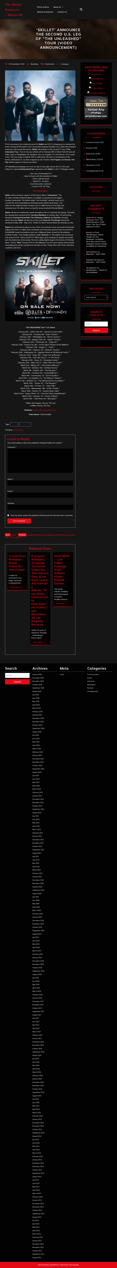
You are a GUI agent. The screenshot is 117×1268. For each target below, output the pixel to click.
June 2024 (36, 738)
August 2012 (36, 1217)
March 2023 (36, 789)
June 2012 (36, 1224)
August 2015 (36, 1096)
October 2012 (37, 1210)
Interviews (90, 154)
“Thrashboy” (58, 12)
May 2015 (35, 1106)
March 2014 (36, 1153)
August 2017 (36, 1015)
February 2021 (37, 873)
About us (57, 7)
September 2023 (38, 769)
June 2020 (36, 900)
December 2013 (38, 1163)
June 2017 (36, 1022)
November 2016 (38, 1045)
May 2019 (35, 944)
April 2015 (36, 1109)
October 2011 (37, 1251)
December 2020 (38, 880)
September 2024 (38, 728)
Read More (15, 587)
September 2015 (38, 1092)
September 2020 (38, 890)
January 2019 (37, 957)
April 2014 (36, 1150)
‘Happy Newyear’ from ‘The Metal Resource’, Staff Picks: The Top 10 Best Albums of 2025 (96, 222)
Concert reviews (93, 142)
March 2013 (36, 1193)
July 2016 (35, 1059)
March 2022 (36, 829)
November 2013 (38, 1166)
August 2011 (36, 1257)
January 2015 (37, 1119)
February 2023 (37, 792)
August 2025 (36, 691)
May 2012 (35, 1227)
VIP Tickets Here (40, 191)
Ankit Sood (57, 17)
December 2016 (38, 1042)
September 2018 (38, 971)
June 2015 (36, 1102)
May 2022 (35, 823)
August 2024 (36, 732)
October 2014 (37, 1129)
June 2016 (36, 1062)
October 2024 (37, 725)
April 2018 (36, 988)
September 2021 (38, 850)
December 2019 (38, 920)
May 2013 (35, 1187)
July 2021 (35, 856)
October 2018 (37, 968)
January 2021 (37, 877)
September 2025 (38, 688)
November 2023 (38, 762)
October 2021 (37, 846)
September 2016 (38, 1052)
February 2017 (37, 1035)
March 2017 (36, 1032)
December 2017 (38, 1001)
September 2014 (38, 1133)
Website (36, 410)
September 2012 (38, 1214)
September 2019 (38, 930)
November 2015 (38, 1085)
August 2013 (36, 1177)
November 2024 (38, 722)
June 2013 (36, 1183)
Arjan (55, 22)
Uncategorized (92, 171)
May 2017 (35, 1025)
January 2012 (37, 1240)
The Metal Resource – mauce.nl (14, 10)
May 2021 (35, 863)
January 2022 (37, 836)
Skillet (14, 424)
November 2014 (38, 1126)
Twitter (53, 410)
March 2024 (36, 748)
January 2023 (37, 796)
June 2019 (36, 941)
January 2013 (37, 1200)
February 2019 (37, 954)
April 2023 (36, 786)
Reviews (89, 165)
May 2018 (35, 984)
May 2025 (35, 701)
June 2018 (36, 981)
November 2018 (38, 964)
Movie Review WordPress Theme (51, 1265)
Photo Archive (43, 7)
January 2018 (37, 998)
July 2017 (35, 1018)
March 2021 (36, 870)
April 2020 (36, 907)
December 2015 (38, 1082)
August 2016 (36, 1055)
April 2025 (36, 705)
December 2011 (38, 1244)
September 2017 (38, 1011)
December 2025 (38, 678)
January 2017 (37, 1038)
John (55, 27)
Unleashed (25, 424)
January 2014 (37, 1160)
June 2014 (36, 1143)
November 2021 (38, 843)
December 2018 (38, 961)
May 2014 (35, 1146)
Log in (62, 674)
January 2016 (37, 1079)
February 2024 (37, 752)
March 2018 (36, 991)
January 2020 (37, 917)
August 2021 (36, 853)
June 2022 (36, 819)
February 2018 (37, 995)
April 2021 (36, 866)
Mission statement (45, 12)
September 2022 (38, 809)
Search (96, 330)
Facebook (45, 410)
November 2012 (38, 1207)
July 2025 (35, 695)
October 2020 (37, 887)
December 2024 (38, 718)
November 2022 (38, 802)
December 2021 (38, 840)
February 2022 (37, 833)
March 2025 (36, 708)
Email (10, 491)
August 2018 (36, 974)
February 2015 (37, 1116)
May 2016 (35, 1065)
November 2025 (38, 681)
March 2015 (36, 1112)
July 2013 (35, 1180)
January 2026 (37, 674)
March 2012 (36, 1234)
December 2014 (38, 1123)
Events (89, 148)
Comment (11, 447)
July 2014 (35, 1139)
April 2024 (36, 745)
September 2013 (38, 1173)
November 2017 (38, 1005)
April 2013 (36, 1190)
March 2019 (36, 951)
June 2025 (36, 698)
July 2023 (35, 775)
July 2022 (35, 816)
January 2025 (37, 715)
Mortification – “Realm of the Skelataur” (96, 271)
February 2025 (37, 711)
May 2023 (35, 782)
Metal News (18, 430)
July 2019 (35, 937)
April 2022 (36, 826)
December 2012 (38, 1203)
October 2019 (37, 927)
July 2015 (35, 1099)
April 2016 (36, 1069)
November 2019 (38, 924)
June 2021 (36, 860)
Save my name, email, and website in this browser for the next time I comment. (42, 515)
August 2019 (36, 934)
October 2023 (37, 765)
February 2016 (37, 1075)
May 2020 (35, 904)
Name (10, 479)
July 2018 (35, 978)
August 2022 (36, 813)
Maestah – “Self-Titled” (96, 254)
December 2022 (38, 799)
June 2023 (36, 779)
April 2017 (36, 1028)
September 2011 (38, 1254)
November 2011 (38, 1247)
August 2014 (36, 1136)
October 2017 (37, 1008)
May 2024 (35, 742)
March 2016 (36, 1072)
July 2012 (35, 1220)
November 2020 (38, 883)
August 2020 (36, 893)
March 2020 (36, 910)
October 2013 (37, 1170)
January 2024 (37, 755)
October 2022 (37, 806)
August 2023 (36, 772)
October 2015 (37, 1089)
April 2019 (36, 947)
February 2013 (37, 1197)
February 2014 (37, 1156)
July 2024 (35, 735)
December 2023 (38, 759)
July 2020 (35, 897)
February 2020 (37, 914)
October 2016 (37, 1048)
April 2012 (36, 1230)
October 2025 (37, 685)
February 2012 (37, 1237)
